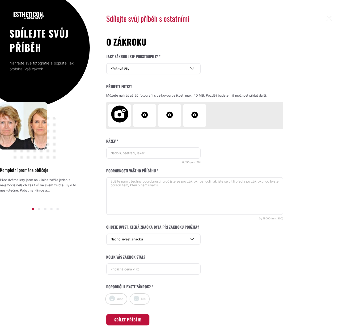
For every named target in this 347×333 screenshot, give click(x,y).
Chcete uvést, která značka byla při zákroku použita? (152, 227)
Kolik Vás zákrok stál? (125, 257)
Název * (112, 141)
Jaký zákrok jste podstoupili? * (133, 56)
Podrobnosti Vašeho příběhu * (132, 170)
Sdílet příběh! (127, 320)
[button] (33, 209)
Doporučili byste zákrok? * (129, 286)
